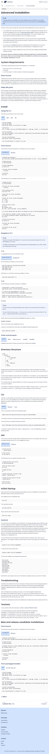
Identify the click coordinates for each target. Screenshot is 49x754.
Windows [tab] (13, 152)
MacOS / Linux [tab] (5, 443)
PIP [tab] (15, 118)
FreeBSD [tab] (25, 339)
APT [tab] (3, 117)
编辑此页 (5, 696)
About (2, 741)
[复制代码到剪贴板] (46, 122)
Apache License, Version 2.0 (33, 751)
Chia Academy (4, 731)
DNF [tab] (12, 118)
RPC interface (11, 40)
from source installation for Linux (21, 318)
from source (44, 49)
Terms (43, 751)
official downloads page (27, 32)
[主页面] (2, 6)
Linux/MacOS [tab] (5, 152)
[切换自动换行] (44, 122)
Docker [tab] (4, 339)
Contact (3, 745)
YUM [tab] (7, 118)
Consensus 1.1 (4, 722)
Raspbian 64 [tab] (16, 257)
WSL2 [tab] (9, 339)
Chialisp (14, 45)
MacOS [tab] (4, 406)
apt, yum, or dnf (38, 523)
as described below (25, 34)
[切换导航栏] (2, 2)
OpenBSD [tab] (31, 339)
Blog (2, 743)
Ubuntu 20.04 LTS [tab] (6, 257)
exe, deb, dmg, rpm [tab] (11, 668)
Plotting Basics (42, 21)
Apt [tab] (3, 667)
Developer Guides (5, 733)
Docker (34, 343)
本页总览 (4, 9)
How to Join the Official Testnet (29, 607)
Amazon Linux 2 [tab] (17, 339)
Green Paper (4, 720)
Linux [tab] (15, 407)
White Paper (4, 713)
